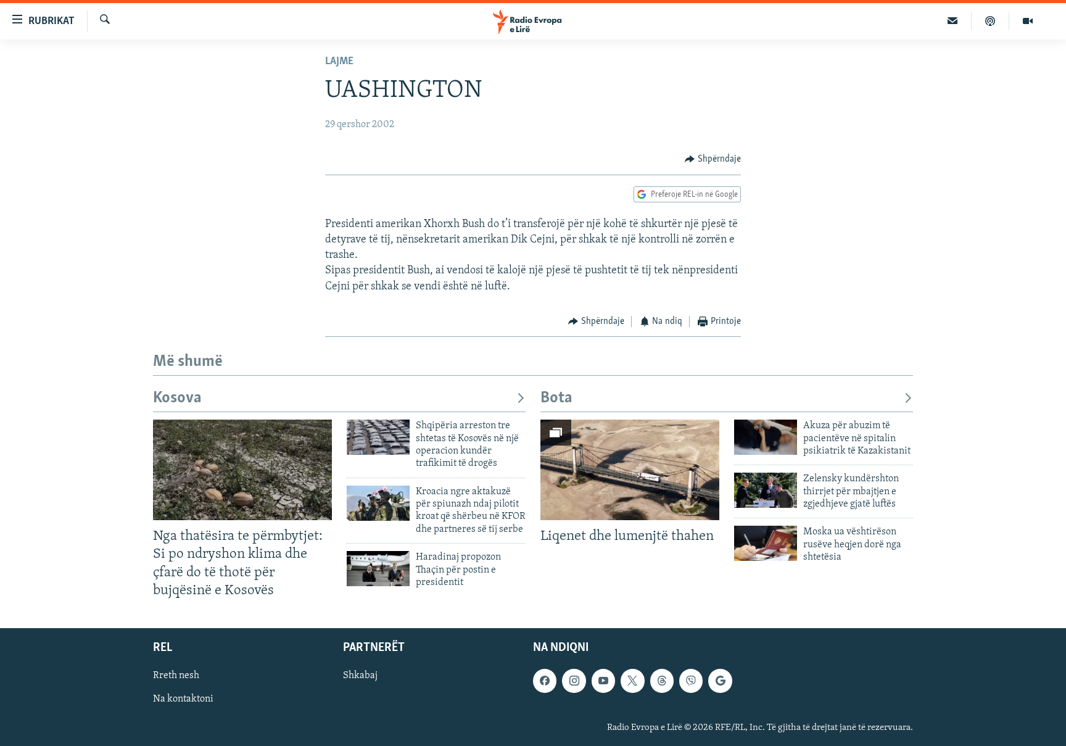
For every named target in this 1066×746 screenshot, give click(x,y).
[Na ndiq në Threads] (662, 680)
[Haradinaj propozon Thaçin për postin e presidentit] (378, 568)
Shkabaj (360, 676)
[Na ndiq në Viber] (691, 680)
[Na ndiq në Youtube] (603, 680)
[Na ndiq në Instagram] (573, 680)
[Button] (713, 159)
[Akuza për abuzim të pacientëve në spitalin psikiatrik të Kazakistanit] (765, 437)
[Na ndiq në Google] (720, 680)
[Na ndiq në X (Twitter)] (632, 680)
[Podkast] (990, 21)
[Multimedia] (1027, 21)
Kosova (177, 398)
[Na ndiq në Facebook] (544, 680)
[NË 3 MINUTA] (953, 21)
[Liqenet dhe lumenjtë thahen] (629, 470)
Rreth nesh (176, 676)
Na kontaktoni (183, 699)
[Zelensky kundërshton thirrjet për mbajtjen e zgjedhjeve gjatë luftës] (765, 490)
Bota (556, 398)
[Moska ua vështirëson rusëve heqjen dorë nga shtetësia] (765, 543)
